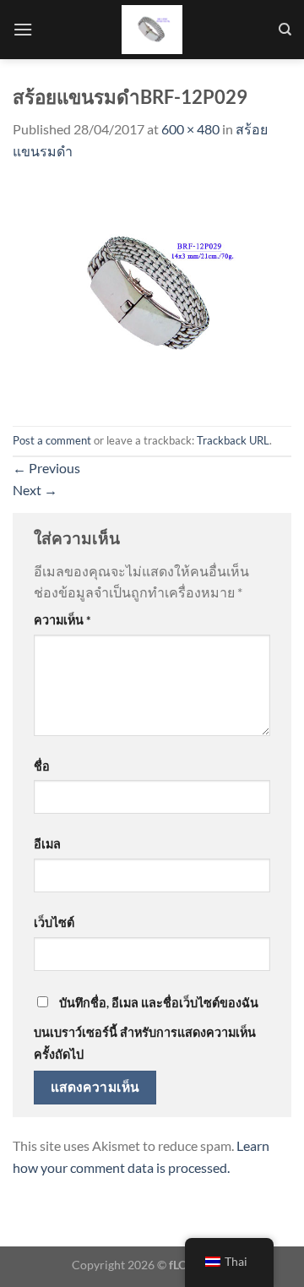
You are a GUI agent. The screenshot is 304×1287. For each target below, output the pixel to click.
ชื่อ (42, 766)
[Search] (285, 30)
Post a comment (52, 440)
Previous (46, 468)
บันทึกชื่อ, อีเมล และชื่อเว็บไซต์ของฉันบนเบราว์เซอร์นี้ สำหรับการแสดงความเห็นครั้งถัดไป (146, 1028)
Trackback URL (233, 440)
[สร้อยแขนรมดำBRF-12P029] (152, 292)
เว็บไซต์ (54, 922)
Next (35, 490)
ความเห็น (62, 620)
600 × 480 (190, 129)
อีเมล (47, 844)
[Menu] (23, 29)
